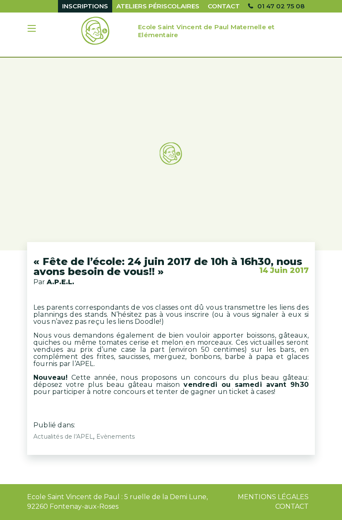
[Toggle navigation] (32, 29)
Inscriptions (85, 6)
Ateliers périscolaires (157, 6)
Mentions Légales (273, 497)
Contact (224, 6)
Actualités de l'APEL (63, 436)
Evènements (115, 436)
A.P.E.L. (60, 282)
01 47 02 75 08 (280, 6)
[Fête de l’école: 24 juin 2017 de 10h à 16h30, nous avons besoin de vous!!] (171, 154)
